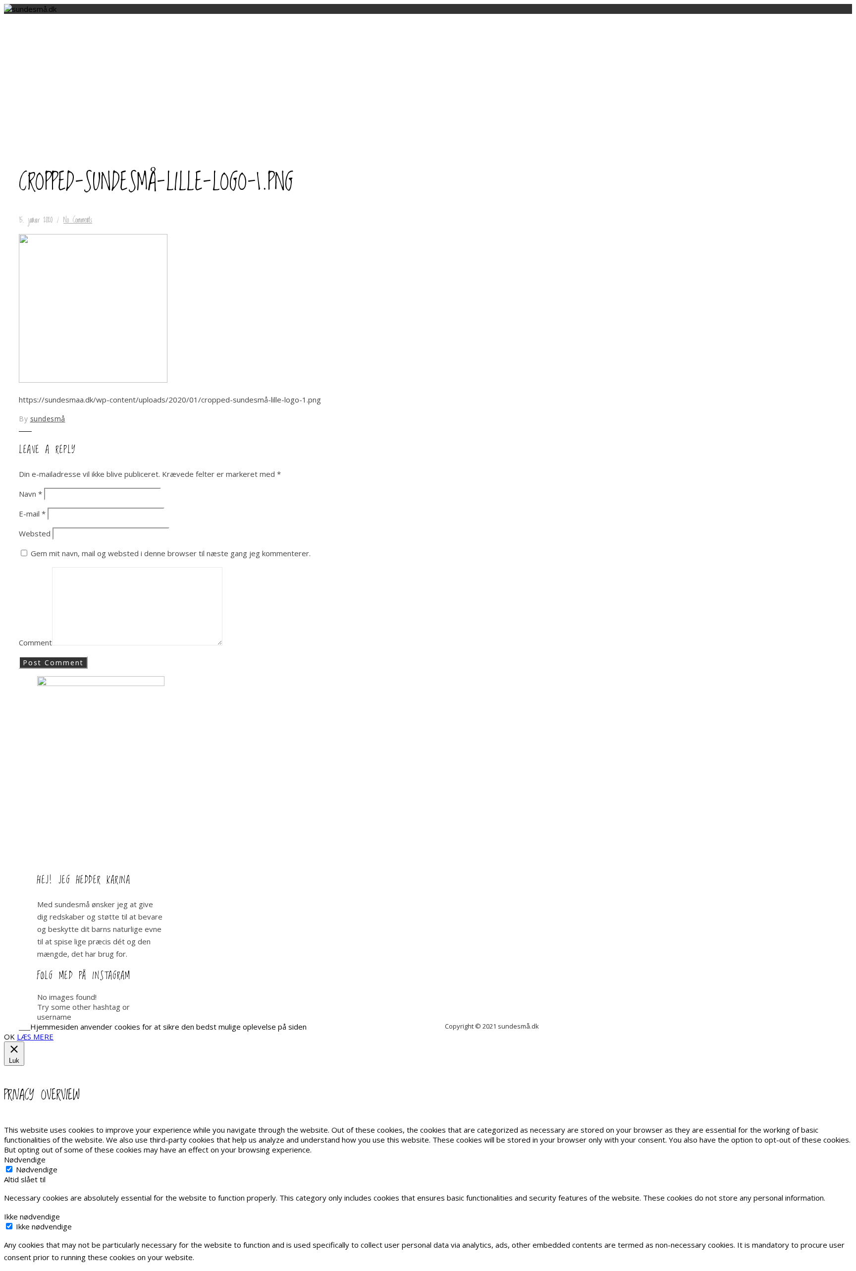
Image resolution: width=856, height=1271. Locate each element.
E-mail (32, 514)
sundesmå (47, 418)
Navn (30, 494)
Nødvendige (36, 1169)
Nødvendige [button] (25, 1159)
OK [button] (9, 1036)
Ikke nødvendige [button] (32, 1216)
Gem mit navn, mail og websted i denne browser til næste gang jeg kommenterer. (171, 553)
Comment (35, 642)
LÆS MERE (35, 1036)
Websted (35, 533)
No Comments (77, 220)
